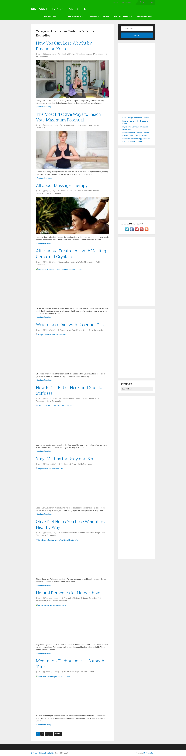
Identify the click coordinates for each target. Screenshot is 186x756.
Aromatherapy (66, 330)
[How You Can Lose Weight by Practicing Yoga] (72, 79)
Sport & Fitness (144, 16)
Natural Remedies (123, 16)
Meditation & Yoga (84, 54)
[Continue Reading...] (44, 107)
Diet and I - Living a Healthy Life (42, 753)
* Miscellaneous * (75, 16)
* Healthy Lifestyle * (52, 16)
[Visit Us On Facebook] (131, 231)
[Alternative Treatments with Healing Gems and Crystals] (72, 287)
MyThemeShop (149, 753)
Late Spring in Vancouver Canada (135, 118)
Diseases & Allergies (99, 16)
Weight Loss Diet (79, 330)
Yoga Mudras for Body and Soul (66, 458)
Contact (116, 2)
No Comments (42, 57)
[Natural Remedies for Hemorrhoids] (72, 623)
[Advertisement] (137, 77)
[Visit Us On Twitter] (126, 231)
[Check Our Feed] (146, 231)
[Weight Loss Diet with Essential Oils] (72, 352)
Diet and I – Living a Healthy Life (58, 8)
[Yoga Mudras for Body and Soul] (72, 486)
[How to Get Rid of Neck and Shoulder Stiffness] (72, 423)
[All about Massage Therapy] (72, 215)
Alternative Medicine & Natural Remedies (77, 262)
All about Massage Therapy (62, 185)
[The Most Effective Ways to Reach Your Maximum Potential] (72, 150)
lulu (39, 54)
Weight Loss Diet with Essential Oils (70, 324)
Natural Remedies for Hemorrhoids (69, 592)
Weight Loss (98, 54)
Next (57, 734)
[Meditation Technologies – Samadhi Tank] (72, 694)
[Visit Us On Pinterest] (136, 231)
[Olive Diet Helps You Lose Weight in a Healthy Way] (72, 557)
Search (136, 35)
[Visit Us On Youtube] (141, 231)
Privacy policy (126, 2)
